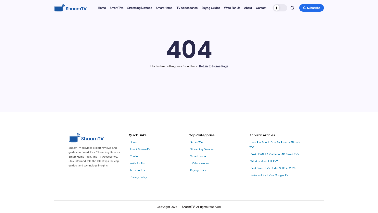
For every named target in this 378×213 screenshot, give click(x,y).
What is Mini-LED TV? (264, 161)
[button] (280, 7)
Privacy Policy (138, 177)
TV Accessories (199, 163)
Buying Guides (199, 170)
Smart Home (198, 156)
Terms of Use (138, 170)
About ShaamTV (140, 149)
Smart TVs (196, 142)
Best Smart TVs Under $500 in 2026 (273, 168)
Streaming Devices (202, 149)
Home (133, 142)
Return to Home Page (213, 66)
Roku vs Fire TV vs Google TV (269, 175)
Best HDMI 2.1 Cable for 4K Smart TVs (274, 154)
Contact (134, 156)
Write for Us (137, 163)
